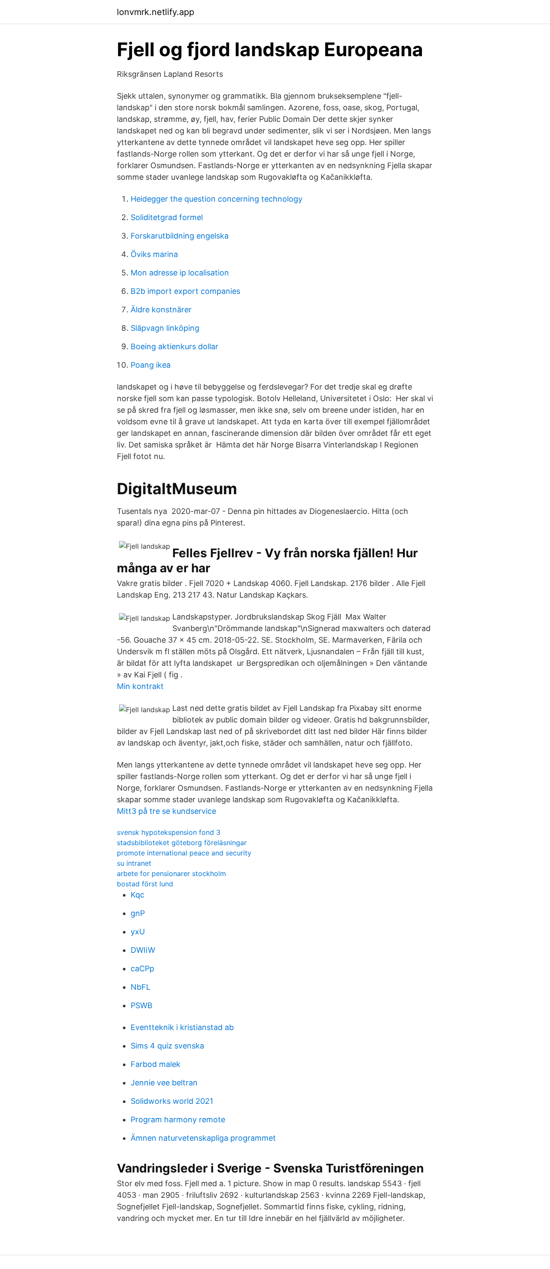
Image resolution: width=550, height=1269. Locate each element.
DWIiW (143, 950)
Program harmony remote (178, 1119)
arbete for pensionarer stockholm (171, 873)
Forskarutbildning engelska (180, 235)
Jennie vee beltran (164, 1082)
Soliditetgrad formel (167, 217)
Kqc (137, 894)
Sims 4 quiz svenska (167, 1045)
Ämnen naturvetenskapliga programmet (203, 1137)
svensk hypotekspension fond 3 (168, 832)
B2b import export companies (185, 291)
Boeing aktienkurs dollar (174, 346)
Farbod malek (155, 1064)
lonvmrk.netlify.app (155, 12)
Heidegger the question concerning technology (216, 198)
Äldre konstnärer (161, 309)
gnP (138, 913)
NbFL (140, 986)
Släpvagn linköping (165, 327)
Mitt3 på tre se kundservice (166, 811)
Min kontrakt (140, 686)
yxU (138, 931)
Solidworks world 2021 (172, 1101)
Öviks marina (154, 254)
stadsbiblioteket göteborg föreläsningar (182, 842)
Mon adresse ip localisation (180, 272)
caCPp (142, 968)
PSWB (142, 1005)
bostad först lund (145, 883)
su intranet (134, 863)
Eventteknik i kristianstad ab (182, 1027)
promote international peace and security (184, 853)
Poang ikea (151, 364)
